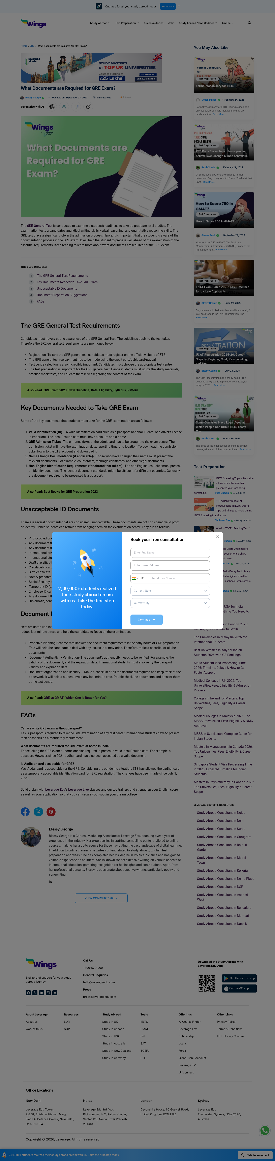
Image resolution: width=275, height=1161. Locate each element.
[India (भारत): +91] (135, 578)
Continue (145, 619)
